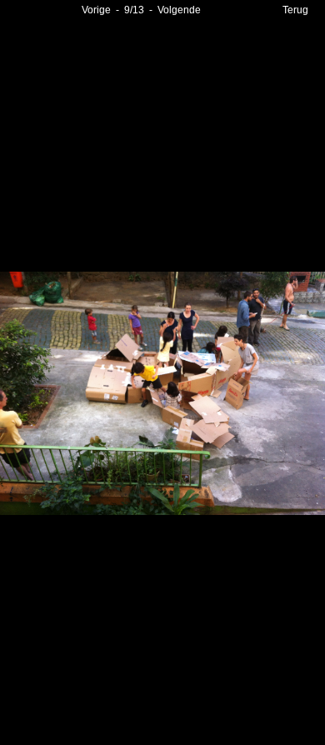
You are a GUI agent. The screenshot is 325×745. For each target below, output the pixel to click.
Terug (295, 10)
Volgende (179, 10)
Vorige (96, 10)
